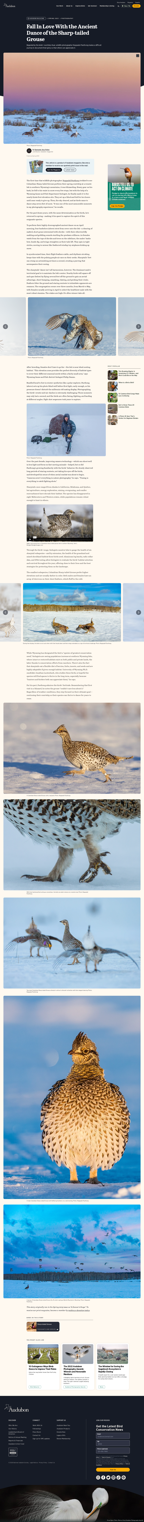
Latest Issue (70, 170)
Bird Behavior (34, 1387)
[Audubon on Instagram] (98, 1477)
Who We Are (13, 1425)
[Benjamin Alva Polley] (29, 150)
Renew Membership (63, 1439)
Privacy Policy (43, 1462)
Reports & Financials (16, 1441)
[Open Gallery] (137, 55)
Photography (67, 18)
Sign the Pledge (117, 206)
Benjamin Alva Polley (42, 150)
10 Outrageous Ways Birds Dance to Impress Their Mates (43, 1366)
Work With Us (37, 1425)
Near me (127, 6)
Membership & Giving (107, 6)
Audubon (9, 5)
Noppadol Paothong (71, 180)
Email (99, 1434)
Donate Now (61, 1432)
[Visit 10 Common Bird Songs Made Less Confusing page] (124, 397)
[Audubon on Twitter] (108, 1477)
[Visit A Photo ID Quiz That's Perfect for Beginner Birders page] (124, 420)
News (102, 1387)
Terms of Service (106, 1457)
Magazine (130, 2)
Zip (98, 1441)
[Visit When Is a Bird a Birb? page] (122, 386)
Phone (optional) (102, 1449)
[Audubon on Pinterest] (124, 1477)
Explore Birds (80, 6)
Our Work (59, 6)
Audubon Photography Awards (75, 1387)
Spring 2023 (53, 18)
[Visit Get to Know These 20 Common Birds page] (124, 409)
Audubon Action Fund (16, 1444)
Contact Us (36, 1435)
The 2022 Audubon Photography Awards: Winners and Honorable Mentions (77, 1366)
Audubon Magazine (37, 18)
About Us (69, 6)
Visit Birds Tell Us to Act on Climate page (124, 187)
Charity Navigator (13, 1452)
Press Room (37, 1432)
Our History (13, 1429)
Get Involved (92, 6)
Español (137, 2)
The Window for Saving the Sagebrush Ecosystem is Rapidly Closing (112, 1366)
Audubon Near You (63, 1425)
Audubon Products (63, 1429)
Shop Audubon (121, 2)
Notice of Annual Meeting (17, 1437)
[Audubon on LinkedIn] (113, 1477)
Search (118, 6)
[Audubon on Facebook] (103, 1477)
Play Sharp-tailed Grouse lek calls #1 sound (57, 1329)
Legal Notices (34, 1462)
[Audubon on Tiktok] (118, 1477)
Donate (136, 6)
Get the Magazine (54, 170)
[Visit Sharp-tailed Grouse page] (43, 1327)
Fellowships (37, 1429)
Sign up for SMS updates (41, 1439)
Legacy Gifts (61, 1435)
